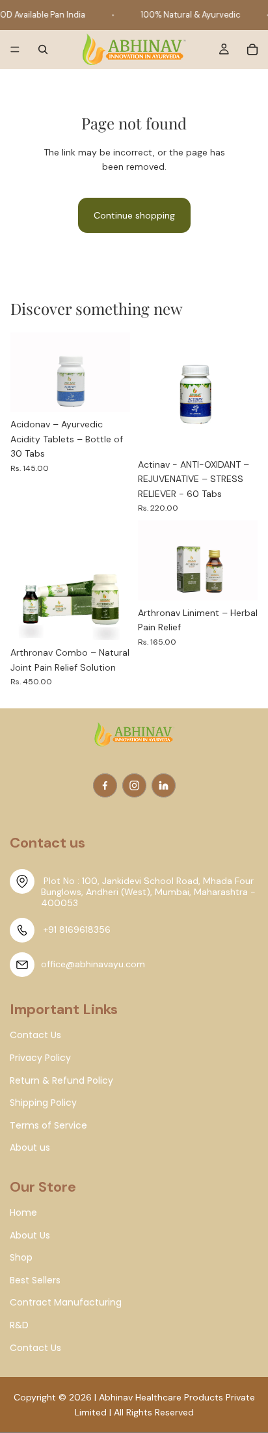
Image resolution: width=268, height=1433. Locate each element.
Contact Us (35, 1348)
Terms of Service (48, 1125)
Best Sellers (35, 1280)
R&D (19, 1325)
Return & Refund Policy (61, 1081)
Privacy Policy (40, 1058)
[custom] (105, 785)
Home (23, 1213)
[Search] (43, 49)
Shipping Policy (43, 1103)
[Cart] (252, 49)
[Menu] (15, 50)
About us (30, 1148)
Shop (21, 1258)
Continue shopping (134, 215)
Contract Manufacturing (66, 1302)
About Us (30, 1235)
